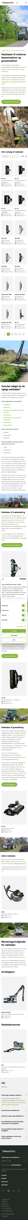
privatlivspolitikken (16, 1165)
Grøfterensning (7, 422)
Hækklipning (6, 407)
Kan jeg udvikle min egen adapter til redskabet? (12, 1130)
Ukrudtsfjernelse (7, 425)
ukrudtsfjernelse (14, 1105)
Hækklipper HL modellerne (8, 645)
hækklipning (4, 71)
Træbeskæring (7, 405)
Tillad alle (14, 631)
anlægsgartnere (5, 82)
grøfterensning (19, 69)
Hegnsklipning (7, 415)
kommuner (8, 80)
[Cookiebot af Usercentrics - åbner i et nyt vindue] (19, 579)
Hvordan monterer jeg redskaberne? (12, 1116)
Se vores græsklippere (9, 784)
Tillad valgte (14, 635)
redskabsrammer (20, 957)
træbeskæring (5, 1102)
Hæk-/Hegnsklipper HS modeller (12, 522)
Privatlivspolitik (4, 1216)
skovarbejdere (14, 82)
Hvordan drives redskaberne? (10, 1110)
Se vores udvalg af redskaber (11, 102)
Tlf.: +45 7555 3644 (6, 1208)
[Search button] (17, 2)
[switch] (24, 610)
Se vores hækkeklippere (9, 656)
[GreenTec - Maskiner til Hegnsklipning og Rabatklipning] (7, 3)
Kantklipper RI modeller (10, 773)
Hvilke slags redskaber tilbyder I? (11, 1095)
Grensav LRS (21, 520)
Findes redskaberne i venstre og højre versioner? (11, 1137)
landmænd (21, 80)
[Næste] (23, 334)
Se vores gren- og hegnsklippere (12, 545)
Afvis (14, 640)
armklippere (11, 92)
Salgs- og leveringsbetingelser (7, 1214)
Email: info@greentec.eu (7, 1211)
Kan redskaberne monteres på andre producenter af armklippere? (12, 1122)
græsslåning (11, 69)
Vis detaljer (20, 626)
